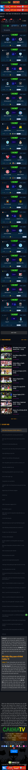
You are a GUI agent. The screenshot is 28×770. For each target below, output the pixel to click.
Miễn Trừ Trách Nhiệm (9, 738)
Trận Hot (15, 25)
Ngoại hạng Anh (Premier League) (9, 490)
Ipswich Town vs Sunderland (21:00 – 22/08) (19, 403)
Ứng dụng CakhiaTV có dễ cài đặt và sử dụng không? (14, 620)
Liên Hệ (9, 736)
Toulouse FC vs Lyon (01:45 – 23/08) (19, 387)
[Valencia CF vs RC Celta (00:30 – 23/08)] (6, 411)
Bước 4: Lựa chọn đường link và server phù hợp (12, 597)
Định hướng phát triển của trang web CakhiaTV (12, 434)
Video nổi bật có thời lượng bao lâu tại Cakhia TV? (13, 629)
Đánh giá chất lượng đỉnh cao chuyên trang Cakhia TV (13, 439)
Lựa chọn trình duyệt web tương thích (10, 560)
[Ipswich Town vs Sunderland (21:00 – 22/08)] (6, 403)
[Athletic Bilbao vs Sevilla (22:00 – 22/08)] (6, 364)
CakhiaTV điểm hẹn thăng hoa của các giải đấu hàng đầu (14, 486)
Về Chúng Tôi (9, 734)
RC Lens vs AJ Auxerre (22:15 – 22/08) (20, 372)
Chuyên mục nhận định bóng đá (9, 532)
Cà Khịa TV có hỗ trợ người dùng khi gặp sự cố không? (12, 625)
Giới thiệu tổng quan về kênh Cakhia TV (11, 430)
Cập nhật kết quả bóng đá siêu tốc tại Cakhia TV (12, 527)
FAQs (14, 740)
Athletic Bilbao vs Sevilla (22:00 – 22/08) (18, 364)
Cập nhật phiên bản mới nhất (8, 569)
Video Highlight (6, 339)
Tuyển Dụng (22, 738)
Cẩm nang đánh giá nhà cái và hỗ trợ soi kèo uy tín (13, 462)
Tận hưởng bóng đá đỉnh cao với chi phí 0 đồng (12, 472)
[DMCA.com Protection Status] (14, 762)
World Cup (4, 495)
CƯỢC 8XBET (16, 2)
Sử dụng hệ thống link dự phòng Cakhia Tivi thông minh (13, 574)
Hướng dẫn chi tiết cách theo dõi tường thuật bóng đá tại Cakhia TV (13, 578)
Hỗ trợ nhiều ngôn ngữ (7, 476)
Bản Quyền (17, 736)
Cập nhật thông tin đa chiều (8, 453)
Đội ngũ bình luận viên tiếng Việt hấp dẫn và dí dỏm (13, 448)
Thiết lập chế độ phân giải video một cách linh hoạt (13, 564)
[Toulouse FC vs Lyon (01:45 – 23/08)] (6, 387)
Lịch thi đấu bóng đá (6, 518)
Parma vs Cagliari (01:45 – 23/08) (19, 395)
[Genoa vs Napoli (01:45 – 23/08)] (6, 379)
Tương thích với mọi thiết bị (8, 481)
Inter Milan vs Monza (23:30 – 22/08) (20, 356)
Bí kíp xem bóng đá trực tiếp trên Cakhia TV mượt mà (13, 546)
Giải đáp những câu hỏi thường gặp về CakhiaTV (13, 606)
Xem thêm (13, 332)
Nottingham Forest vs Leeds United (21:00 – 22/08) (19, 348)
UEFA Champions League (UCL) (9, 504)
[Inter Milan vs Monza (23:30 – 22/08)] (6, 356)
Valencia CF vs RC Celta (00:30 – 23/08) (20, 411)
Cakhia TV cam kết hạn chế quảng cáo (10, 458)
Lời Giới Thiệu (5, 424)
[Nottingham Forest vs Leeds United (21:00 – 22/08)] (6, 348)
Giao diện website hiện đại (8, 467)
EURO (3, 499)
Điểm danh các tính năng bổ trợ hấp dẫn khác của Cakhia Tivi (13, 513)
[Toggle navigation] (26, 2)
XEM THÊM (23, 339)
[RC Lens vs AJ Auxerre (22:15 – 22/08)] (6, 372)
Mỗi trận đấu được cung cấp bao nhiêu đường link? (13, 611)
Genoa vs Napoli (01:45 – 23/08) (18, 379)
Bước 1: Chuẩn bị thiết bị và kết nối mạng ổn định (13, 583)
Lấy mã (14, 751)
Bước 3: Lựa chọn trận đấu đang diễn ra (11, 592)
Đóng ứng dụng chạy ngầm (8, 555)
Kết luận (4, 634)
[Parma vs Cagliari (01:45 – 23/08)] (6, 395)
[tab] (2, 21)
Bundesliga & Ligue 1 (7, 509)
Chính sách (19, 734)
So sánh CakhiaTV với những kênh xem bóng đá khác (12, 541)
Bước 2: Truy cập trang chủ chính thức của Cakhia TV (14, 587)
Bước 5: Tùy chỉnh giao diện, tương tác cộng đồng (13, 601)
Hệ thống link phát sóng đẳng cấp (10, 444)
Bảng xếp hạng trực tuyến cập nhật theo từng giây (13, 522)
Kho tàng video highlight (7, 536)
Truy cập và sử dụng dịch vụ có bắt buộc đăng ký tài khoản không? (13, 615)
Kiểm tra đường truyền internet (9, 550)
